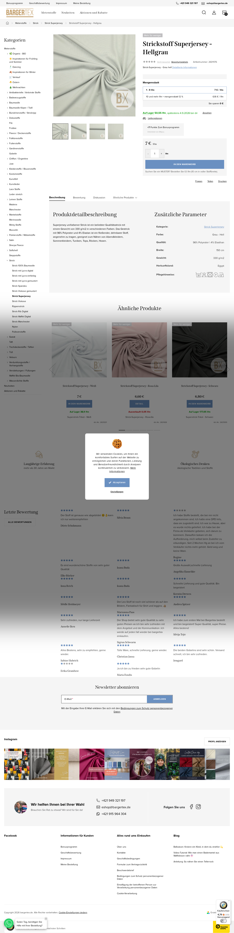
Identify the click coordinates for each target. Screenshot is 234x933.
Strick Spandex (19, 286)
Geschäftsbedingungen (128, 858)
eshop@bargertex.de (116, 807)
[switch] (223, 921)
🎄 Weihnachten (17, 87)
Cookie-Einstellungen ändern (73, 912)
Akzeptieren (119, 482)
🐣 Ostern (14, 82)
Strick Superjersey (21, 296)
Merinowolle (15, 219)
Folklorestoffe (16, 138)
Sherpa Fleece (16, 245)
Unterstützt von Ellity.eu (155, 132)
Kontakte (121, 852)
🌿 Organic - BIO (17, 53)
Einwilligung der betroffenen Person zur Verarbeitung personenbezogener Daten (137, 886)
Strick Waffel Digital (21, 316)
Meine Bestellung (81, 3)
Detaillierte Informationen (184, 67)
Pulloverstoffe (19, 331)
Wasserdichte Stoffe (19, 380)
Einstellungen (117, 491)
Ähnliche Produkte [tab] (123, 197)
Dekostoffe (14, 117)
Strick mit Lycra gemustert (24, 280)
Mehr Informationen (122, 469)
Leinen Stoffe (15, 199)
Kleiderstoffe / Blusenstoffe (22, 168)
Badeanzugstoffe (17, 97)
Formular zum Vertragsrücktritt (132, 864)
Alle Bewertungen (20, 522)
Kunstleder (14, 184)
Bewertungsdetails (179, 62)
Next (226, 369)
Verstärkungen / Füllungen (22, 370)
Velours (13, 357)
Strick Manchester (21, 321)
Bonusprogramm (14, 3)
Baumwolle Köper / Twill (20, 107)
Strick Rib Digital (20, 311)
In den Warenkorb (185, 164)
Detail (139, 403)
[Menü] (229, 901)
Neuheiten (9, 385)
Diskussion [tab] (99, 197)
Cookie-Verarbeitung (127, 893)
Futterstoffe (15, 143)
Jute (11, 163)
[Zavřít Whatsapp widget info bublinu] (46, 918)
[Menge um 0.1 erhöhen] (161, 153)
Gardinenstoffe (16, 148)
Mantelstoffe (15, 214)
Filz (11, 123)
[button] (9, 923)
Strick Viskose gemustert (24, 291)
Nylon (15, 326)
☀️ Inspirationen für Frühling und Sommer (23, 60)
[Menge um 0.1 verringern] (148, 153)
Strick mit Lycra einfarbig (24, 275)
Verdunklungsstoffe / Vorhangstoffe (19, 364)
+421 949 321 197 (113, 800)
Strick (12, 260)
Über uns (121, 846)
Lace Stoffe (14, 189)
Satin (11, 240)
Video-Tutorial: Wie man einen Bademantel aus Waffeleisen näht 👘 (196, 854)
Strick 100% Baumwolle (23, 265)
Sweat (12, 336)
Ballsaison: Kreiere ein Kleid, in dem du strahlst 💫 (198, 846)
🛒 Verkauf (14, 77)
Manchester (15, 209)
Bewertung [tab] (79, 197)
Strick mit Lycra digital (22, 270)
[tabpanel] (79, 373)
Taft (11, 342)
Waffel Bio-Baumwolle (19, 375)
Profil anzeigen (217, 741)
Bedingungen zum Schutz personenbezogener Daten (140, 877)
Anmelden (159, 699)
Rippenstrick (18, 306)
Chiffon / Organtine (18, 158)
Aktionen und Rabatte (14, 391)
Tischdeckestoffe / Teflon (21, 347)
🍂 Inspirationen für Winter (22, 72)
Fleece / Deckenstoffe (20, 133)
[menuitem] (49, 12)
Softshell (13, 250)
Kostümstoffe (15, 173)
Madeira (13, 204)
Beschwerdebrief (125, 870)
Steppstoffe (15, 255)
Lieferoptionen (155, 118)
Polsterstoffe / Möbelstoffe (22, 235)
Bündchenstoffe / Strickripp (22, 112)
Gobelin (13, 153)
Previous (52, 369)
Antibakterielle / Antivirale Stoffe (25, 92)
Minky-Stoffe (15, 224)
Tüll (11, 352)
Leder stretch (15, 194)
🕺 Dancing (15, 67)
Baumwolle (14, 102)
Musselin (13, 229)
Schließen (165, 180)
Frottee (12, 128)
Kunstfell (13, 179)
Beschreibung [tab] (57, 197)
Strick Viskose (19, 301)
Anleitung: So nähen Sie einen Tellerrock (193, 861)
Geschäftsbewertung (39, 3)
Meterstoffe (9, 48)
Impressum (61, 3)
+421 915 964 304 (114, 814)
